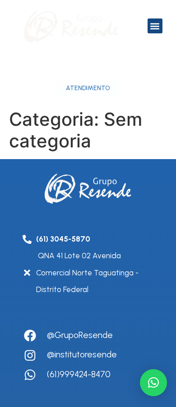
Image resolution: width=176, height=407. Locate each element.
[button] (155, 25)
